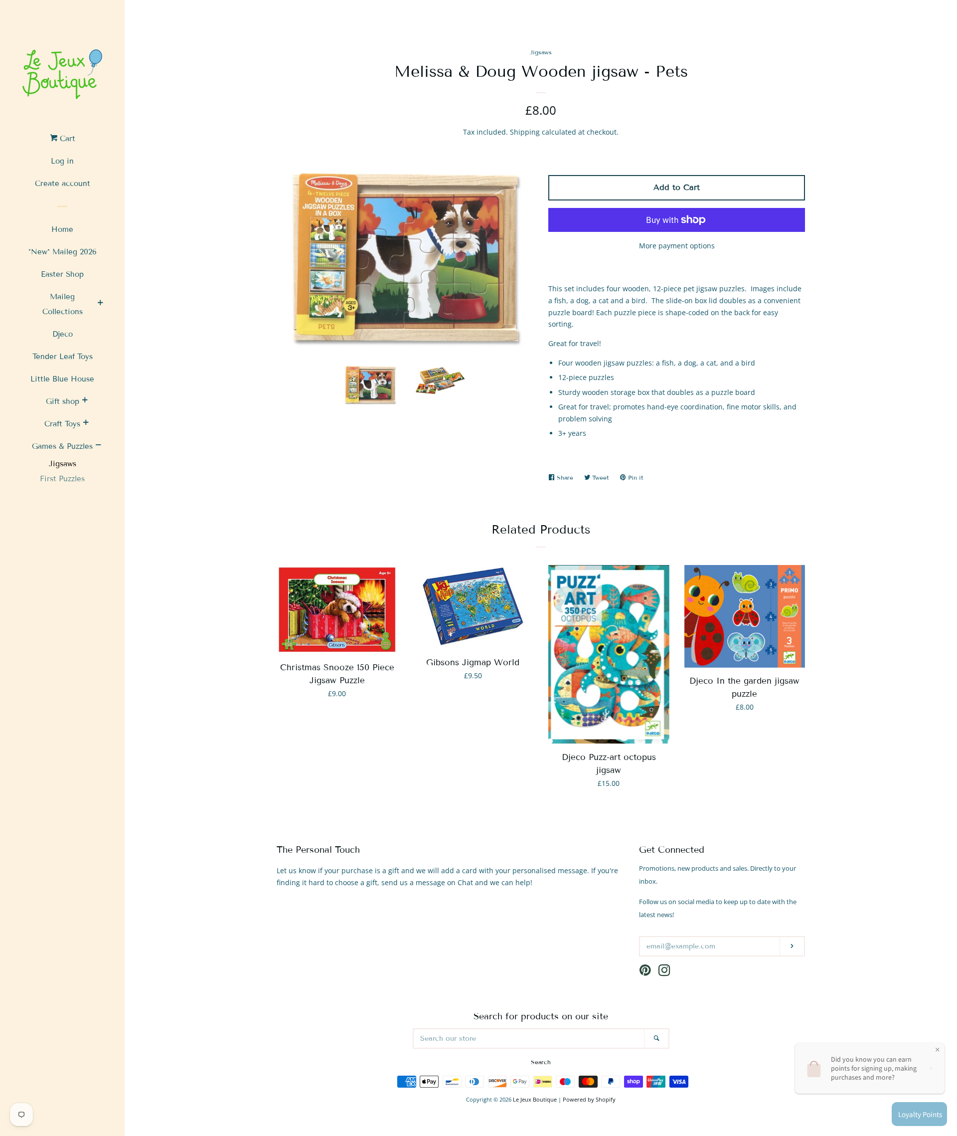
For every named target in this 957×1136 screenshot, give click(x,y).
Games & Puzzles (62, 446)
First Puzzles (62, 478)
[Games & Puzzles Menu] (98, 446)
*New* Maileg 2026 (62, 251)
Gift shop (62, 401)
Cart (66, 138)
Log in (62, 161)
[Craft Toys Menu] (85, 423)
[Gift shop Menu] (84, 401)
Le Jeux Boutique (535, 1099)
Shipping (525, 132)
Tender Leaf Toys (62, 356)
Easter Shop (62, 274)
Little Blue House (62, 379)
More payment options (677, 245)
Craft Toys (62, 423)
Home (62, 229)
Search (541, 1062)
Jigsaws (62, 463)
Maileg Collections (62, 304)
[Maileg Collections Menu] (100, 304)
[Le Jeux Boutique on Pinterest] (645, 972)
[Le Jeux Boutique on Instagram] (664, 972)
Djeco (62, 334)
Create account (62, 183)
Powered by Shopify (589, 1099)
